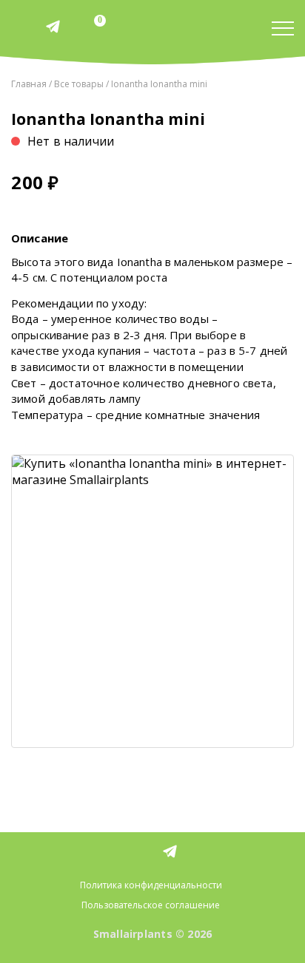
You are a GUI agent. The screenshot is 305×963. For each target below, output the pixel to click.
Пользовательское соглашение (150, 905)
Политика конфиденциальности (151, 885)
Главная (29, 84)
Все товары (79, 84)
